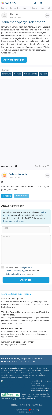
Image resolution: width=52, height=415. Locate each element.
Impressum (14, 405)
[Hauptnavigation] (48, 3)
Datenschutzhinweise (15, 274)
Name (5, 228)
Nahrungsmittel (30, 74)
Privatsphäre (37, 405)
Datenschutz (25, 405)
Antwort (7, 237)
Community (14, 358)
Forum (4, 8)
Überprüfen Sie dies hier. (40, 390)
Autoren (15, 361)
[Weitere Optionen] (48, 15)
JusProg (33, 399)
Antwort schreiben (14, 60)
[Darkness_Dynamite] (5, 175)
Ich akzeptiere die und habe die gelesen (22, 270)
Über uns (5, 361)
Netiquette (37, 358)
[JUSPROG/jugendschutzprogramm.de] (10, 395)
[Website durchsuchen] (35, 3)
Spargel (25, 8)
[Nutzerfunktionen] (41, 3)
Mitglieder (26, 358)
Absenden (26, 280)
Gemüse (17, 74)
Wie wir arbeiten (28, 361)
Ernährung (6, 74)
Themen (12, 8)
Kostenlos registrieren (13, 221)
